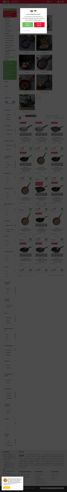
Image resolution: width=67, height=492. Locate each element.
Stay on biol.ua (39, 24)
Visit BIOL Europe (27, 24)
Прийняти (7, 487)
